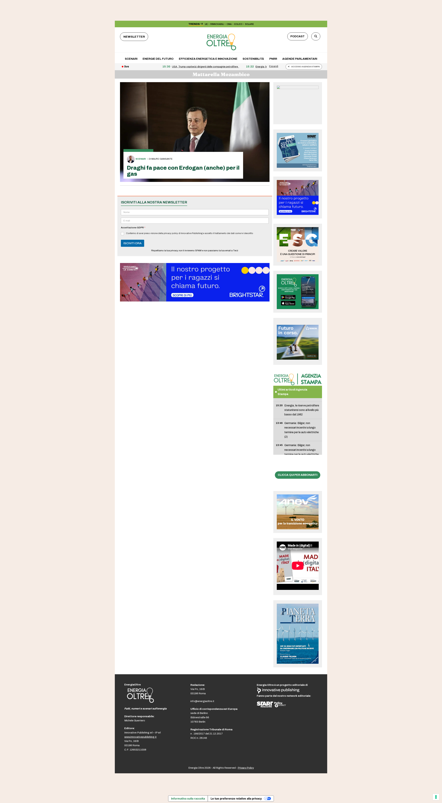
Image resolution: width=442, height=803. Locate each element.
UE (206, 24)
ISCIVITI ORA (132, 243)
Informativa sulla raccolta (188, 798)
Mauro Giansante (161, 159)
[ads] (195, 300)
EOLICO (238, 24)
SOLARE (249, 24)
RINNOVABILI (217, 24)
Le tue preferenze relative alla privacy (236, 798)
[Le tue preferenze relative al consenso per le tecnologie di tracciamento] (436, 797)
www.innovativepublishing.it (140, 737)
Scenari (141, 159)
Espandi (273, 66)
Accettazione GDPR (133, 227)
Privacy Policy (246, 767)
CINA (229, 24)
